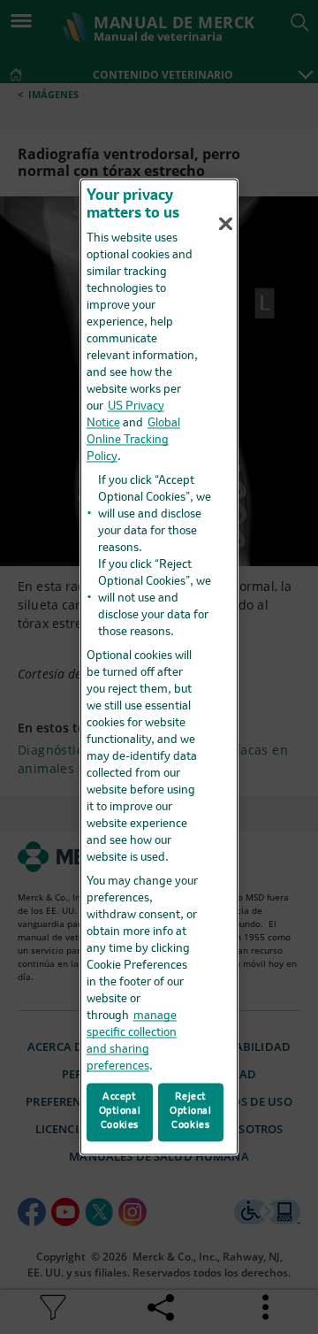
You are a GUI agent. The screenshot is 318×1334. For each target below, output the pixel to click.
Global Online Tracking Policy (133, 440)
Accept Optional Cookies (120, 1111)
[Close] (226, 223)
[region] (159, 666)
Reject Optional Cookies (191, 1111)
